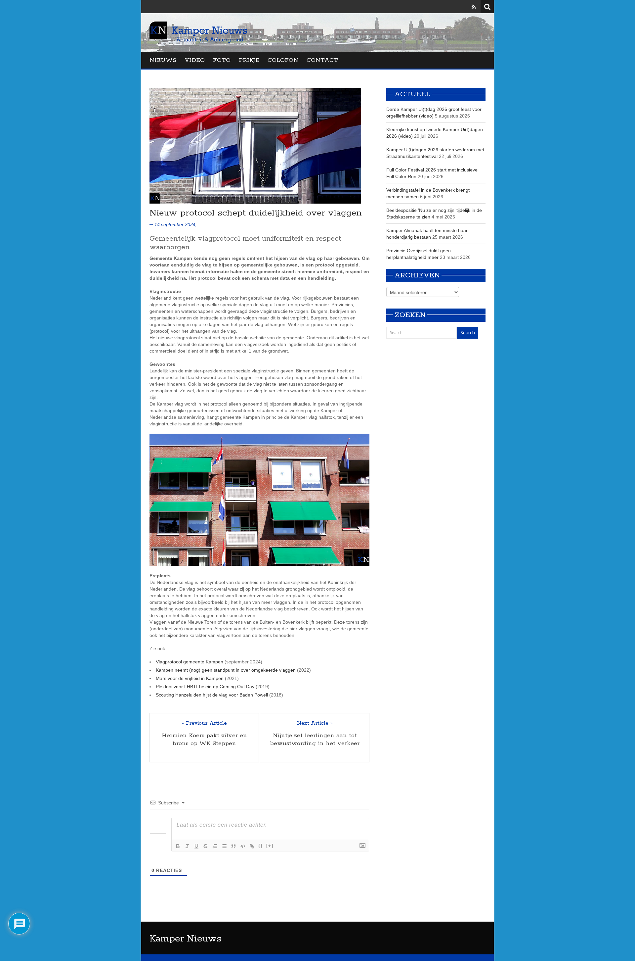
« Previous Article (204, 723)
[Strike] (205, 846)
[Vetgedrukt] (178, 846)
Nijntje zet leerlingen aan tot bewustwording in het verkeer (315, 739)
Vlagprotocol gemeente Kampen (189, 661)
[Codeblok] (242, 846)
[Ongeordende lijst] (224, 846)
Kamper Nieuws (185, 939)
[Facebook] (454, 6)
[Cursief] (187, 846)
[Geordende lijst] (215, 846)
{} (260, 845)
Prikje (249, 60)
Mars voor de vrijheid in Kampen (190, 678)
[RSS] (474, 6)
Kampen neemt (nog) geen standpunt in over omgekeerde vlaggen (226, 670)
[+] (270, 845)
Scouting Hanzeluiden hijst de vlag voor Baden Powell (212, 694)
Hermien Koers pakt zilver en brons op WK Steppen (204, 739)
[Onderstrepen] (196, 846)
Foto (222, 60)
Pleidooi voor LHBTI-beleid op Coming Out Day (205, 686)
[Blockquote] (233, 846)
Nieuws (162, 60)
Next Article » (314, 723)
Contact (322, 60)
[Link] (252, 846)
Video (195, 60)
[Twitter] (464, 6)
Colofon (283, 60)
